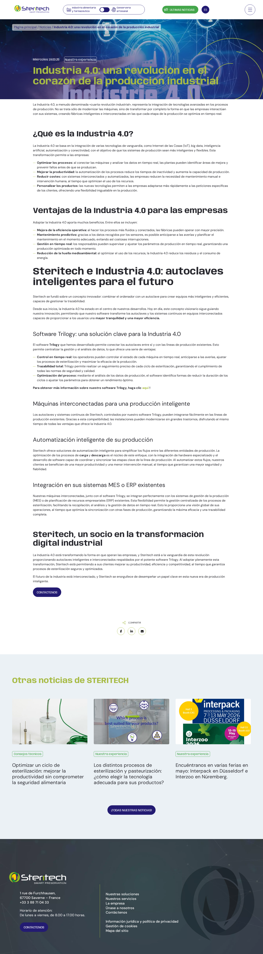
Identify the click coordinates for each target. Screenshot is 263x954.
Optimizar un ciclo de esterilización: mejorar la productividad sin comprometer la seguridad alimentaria (48, 773)
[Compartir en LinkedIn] (131, 631)
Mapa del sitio (117, 930)
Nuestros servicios (121, 898)
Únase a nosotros (120, 908)
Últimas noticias (182, 10)
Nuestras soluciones (122, 894)
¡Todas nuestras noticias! (131, 810)
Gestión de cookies (121, 926)
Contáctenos (226, 10)
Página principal (25, 27)
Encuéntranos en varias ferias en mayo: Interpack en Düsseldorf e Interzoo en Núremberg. (212, 771)
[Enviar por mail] (142, 631)
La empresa (115, 903)
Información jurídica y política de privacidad (142, 921)
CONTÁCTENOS (47, 592)
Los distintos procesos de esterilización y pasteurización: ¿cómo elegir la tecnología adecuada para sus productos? (129, 773)
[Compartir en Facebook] (121, 631)
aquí (145, 388)
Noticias (45, 27)
